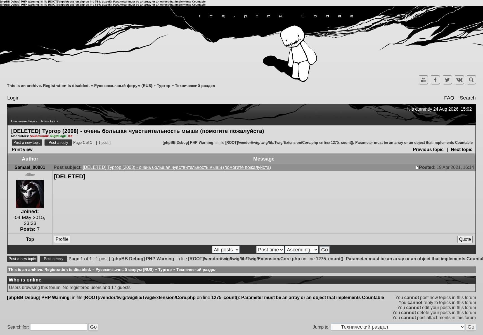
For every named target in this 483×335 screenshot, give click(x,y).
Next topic (461, 149)
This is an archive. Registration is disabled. (48, 85)
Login (13, 98)
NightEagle (58, 136)
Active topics (49, 121)
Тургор (164, 85)
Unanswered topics (24, 121)
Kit (70, 136)
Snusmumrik (39, 136)
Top (30, 239)
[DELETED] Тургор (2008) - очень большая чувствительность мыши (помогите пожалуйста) (137, 130)
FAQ (449, 98)
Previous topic (428, 149)
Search (468, 98)
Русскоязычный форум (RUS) (123, 85)
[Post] (417, 167)
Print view (22, 149)
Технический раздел (195, 85)
